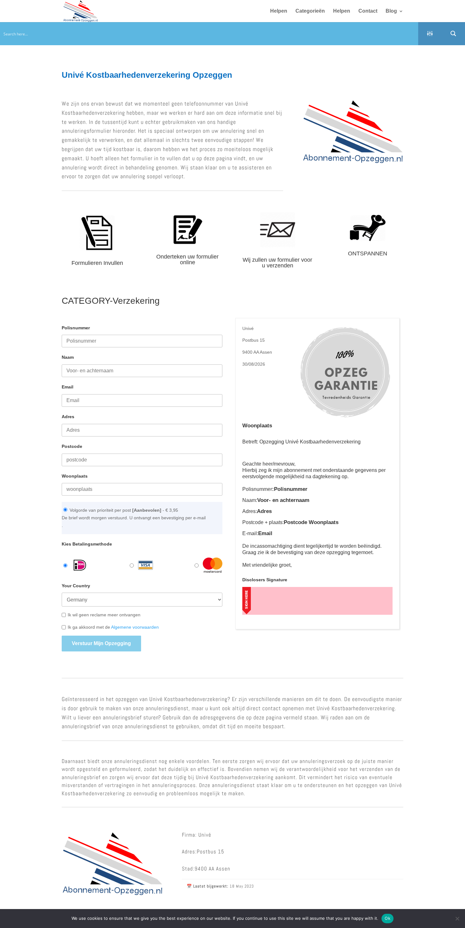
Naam (68, 357)
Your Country (76, 585)
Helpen (278, 11)
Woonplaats (75, 476)
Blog (391, 11)
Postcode (72, 446)
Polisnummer (76, 327)
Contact (367, 11)
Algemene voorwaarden (135, 627)
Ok (387, 918)
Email (67, 386)
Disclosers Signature (264, 579)
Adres (68, 416)
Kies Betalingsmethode (87, 543)
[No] (457, 918)
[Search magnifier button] (453, 33)
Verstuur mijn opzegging (101, 643)
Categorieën (310, 11)
